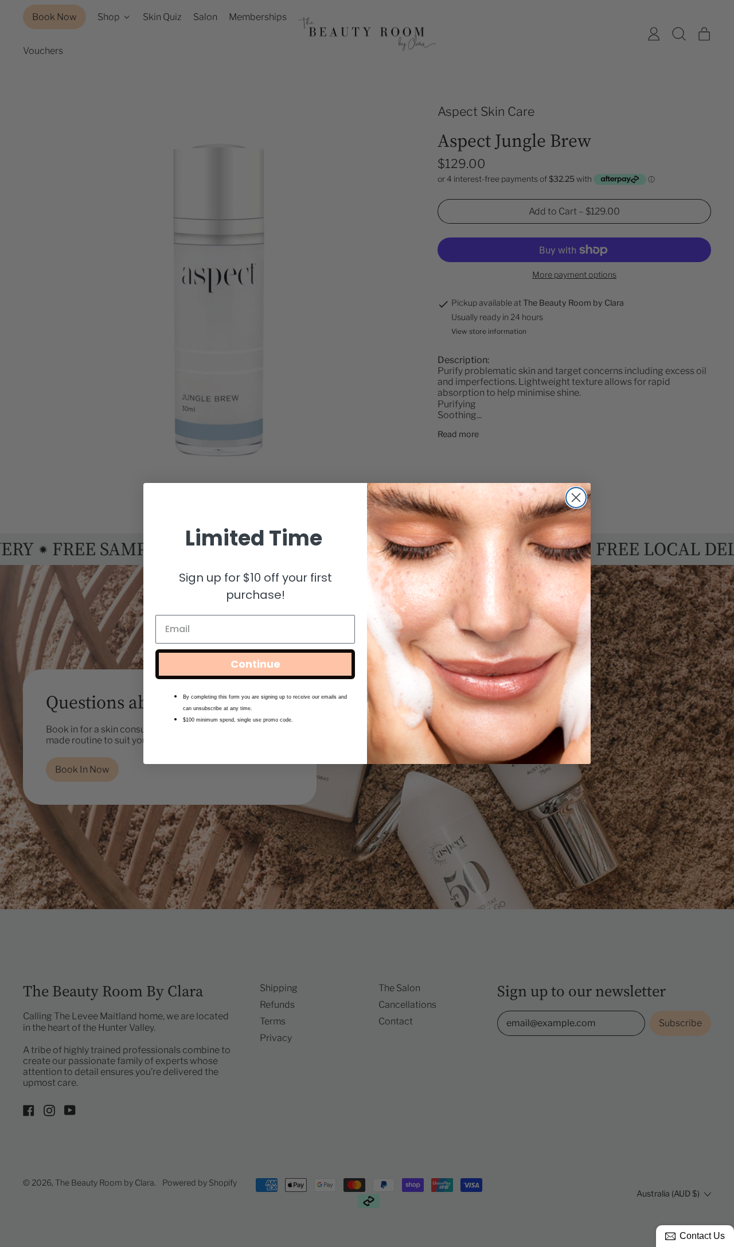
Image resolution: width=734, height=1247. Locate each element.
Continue (255, 664)
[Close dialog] (576, 498)
